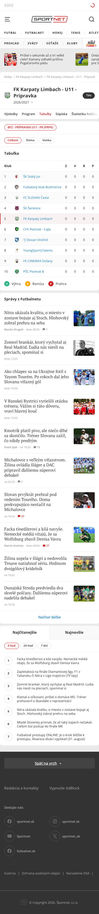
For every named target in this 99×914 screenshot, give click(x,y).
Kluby (8, 77)
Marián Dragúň (13, 329)
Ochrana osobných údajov (41, 873)
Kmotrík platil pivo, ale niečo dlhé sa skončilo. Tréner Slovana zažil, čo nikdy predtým (36, 435)
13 (38, 447)
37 (22, 516)
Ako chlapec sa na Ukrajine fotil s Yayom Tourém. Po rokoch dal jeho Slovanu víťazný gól (36, 376)
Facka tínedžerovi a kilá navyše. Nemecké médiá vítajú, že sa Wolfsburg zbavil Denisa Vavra (33, 534)
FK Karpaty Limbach (29, 77)
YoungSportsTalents (38, 250)
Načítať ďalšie (49, 617)
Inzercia (10, 873)
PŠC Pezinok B (33, 271)
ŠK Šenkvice (32, 208)
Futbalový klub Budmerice (42, 187)
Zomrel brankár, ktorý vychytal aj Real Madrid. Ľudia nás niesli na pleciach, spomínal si (35, 347)
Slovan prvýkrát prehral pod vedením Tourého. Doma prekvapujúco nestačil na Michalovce (30, 502)
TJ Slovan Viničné (35, 240)
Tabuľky (45, 114)
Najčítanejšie (25, 632)
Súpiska (61, 114)
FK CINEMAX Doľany (38, 261)
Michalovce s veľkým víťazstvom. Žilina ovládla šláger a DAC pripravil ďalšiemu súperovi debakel (35, 468)
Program (28, 114)
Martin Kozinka (13, 545)
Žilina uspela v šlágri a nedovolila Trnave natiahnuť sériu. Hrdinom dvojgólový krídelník (35, 563)
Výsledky (11, 114)
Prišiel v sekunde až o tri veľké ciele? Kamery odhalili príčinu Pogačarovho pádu (42, 59)
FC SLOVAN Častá (36, 197)
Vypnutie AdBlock (65, 787)
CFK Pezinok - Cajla (37, 229)
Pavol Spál (10, 447)
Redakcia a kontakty (21, 787)
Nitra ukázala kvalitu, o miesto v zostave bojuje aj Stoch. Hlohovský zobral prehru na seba (36, 317)
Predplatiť (74, 5)
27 (47, 545)
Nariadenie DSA (77, 873)
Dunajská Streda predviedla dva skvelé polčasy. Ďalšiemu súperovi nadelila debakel (36, 593)
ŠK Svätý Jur (31, 176)
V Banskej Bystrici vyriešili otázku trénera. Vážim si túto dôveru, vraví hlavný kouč (36, 406)
